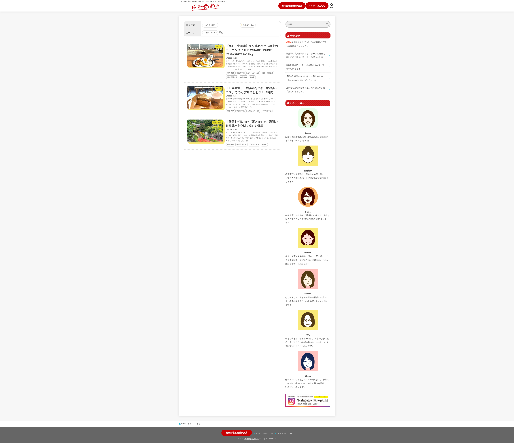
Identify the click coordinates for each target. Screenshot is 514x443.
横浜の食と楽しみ (251, 439)
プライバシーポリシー (264, 433)
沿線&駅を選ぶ (248, 25)
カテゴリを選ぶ (211, 33)
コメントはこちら (317, 6)
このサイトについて (284, 433)
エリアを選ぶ (210, 25)
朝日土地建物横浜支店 (292, 6)
